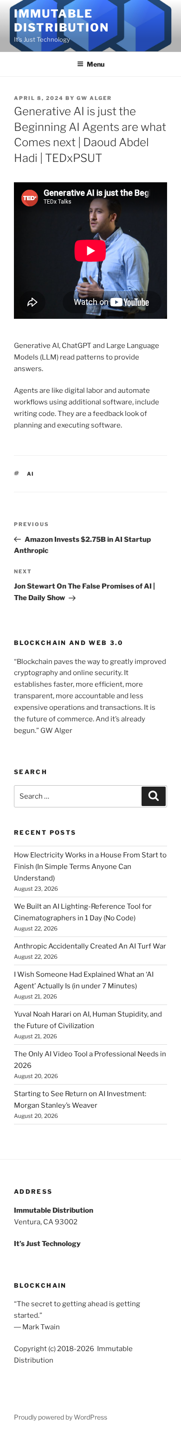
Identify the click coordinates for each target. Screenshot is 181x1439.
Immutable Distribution (61, 20)
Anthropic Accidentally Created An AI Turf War (90, 946)
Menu (95, 64)
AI (31, 474)
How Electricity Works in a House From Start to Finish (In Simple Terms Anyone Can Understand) (90, 866)
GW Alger (94, 98)
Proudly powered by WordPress (60, 1417)
